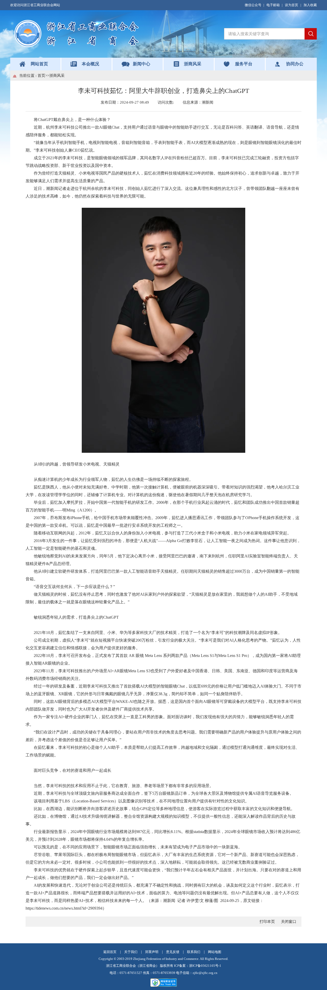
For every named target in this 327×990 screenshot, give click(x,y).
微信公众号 (253, 5)
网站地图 (214, 952)
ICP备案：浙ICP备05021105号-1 (197, 966)
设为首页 (291, 5)
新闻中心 (141, 64)
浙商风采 (192, 64)
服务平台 (243, 64)
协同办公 (294, 64)
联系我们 (193, 952)
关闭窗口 (288, 922)
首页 (41, 76)
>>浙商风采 (55, 76)
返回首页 (109, 952)
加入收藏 (310, 5)
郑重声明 (151, 952)
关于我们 (130, 952)
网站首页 (39, 64)
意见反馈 (172, 952)
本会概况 (90, 64)
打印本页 (267, 922)
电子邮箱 (273, 5)
